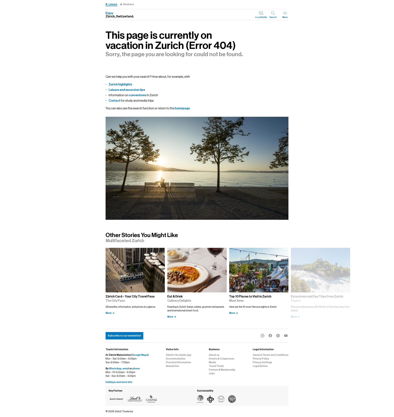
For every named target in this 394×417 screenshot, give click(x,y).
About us (214, 355)
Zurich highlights (120, 84)
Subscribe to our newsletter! (124, 335)
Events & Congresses (221, 358)
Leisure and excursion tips (127, 89)
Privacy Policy (261, 358)
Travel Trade (216, 366)
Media (212, 362)
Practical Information (178, 362)
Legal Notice (260, 366)
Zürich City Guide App (178, 355)
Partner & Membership (222, 370)
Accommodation (175, 358)
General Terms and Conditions (270, 355)
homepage (182, 108)
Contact (114, 100)
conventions (137, 95)
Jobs (212, 373)
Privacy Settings (262, 362)
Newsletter (172, 366)
